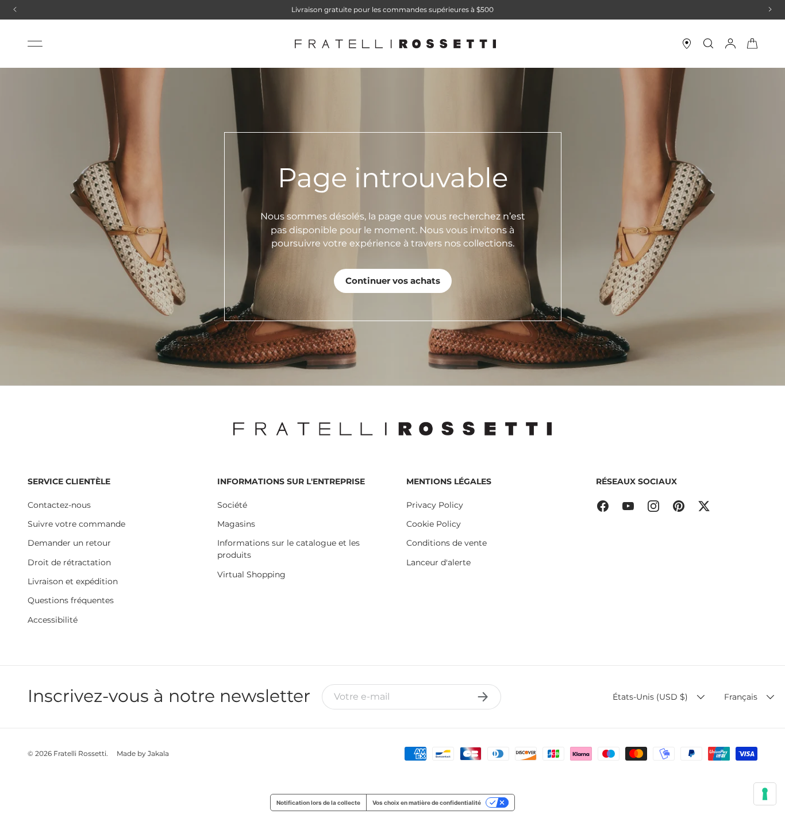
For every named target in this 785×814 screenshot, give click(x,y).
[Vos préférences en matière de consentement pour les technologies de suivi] (765, 794)
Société (232, 505)
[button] (752, 44)
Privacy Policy (434, 505)
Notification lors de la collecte (318, 802)
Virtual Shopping (251, 574)
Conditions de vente (446, 543)
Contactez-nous (59, 505)
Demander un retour (69, 543)
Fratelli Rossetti (79, 753)
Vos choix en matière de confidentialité (426, 802)
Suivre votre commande (76, 524)
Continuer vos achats (392, 280)
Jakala (158, 753)
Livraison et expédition (73, 581)
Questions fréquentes (71, 600)
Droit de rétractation (69, 562)
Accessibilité (53, 620)
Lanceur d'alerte (438, 562)
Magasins (236, 524)
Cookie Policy (433, 524)
